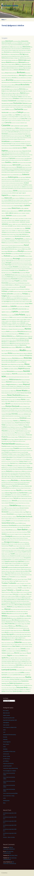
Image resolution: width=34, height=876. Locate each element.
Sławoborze (4, 571)
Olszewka (3, 406)
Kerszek (21, 247)
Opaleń (29, 406)
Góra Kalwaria (24, 188)
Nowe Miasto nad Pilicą (13, 392)
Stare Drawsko (4, 532)
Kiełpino (26, 249)
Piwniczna (23, 432)
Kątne (5, 301)
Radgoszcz (24, 465)
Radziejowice (21, 469)
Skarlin (14, 508)
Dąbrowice (11, 148)
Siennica (3, 505)
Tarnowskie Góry (14, 574)
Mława (26, 364)
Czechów (6, 120)
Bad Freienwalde (15, 48)
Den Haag (5, 130)
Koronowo (13, 264)
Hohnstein (18, 201)
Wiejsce (5, 606)
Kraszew (20, 278)
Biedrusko (7, 64)
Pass (25, 422)
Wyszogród (10, 634)
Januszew (14, 215)
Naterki (14, 374)
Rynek (4, 488)
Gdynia (18, 162)
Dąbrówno (20, 148)
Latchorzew (7, 303)
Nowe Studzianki (14, 395)
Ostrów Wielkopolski (17, 416)
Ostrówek (26, 414)
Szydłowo (17, 565)
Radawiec (20, 465)
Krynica (26, 285)
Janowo (9, 215)
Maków (14, 326)
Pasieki (17, 422)
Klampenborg (15, 251)
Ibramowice (9, 205)
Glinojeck (19, 167)
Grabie (13, 179)
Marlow (11, 331)
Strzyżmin (12, 544)
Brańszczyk (26, 77)
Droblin (23, 136)
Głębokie (13, 198)
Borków (26, 72)
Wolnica (3, 626)
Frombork (28, 156)
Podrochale (9, 439)
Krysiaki (3, 287)
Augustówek (4, 47)
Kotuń (30, 268)
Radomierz (7, 467)
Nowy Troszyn (10, 399)
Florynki (7, 156)
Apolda (12, 44)
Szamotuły (21, 553)
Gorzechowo (15, 172)
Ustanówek (13, 596)
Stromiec (25, 539)
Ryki (31, 486)
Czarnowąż (18, 118)
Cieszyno (3, 114)
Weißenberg (4, 603)
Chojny (25, 100)
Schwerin (11, 498)
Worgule (14, 626)
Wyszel (29, 632)
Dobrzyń (16, 131)
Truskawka (12, 583)
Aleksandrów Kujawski (6, 43)
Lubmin (28, 321)
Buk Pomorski (28, 86)
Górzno (14, 193)
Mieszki (18, 340)
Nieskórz (12, 386)
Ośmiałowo (29, 418)
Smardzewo (10, 514)
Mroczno (4, 360)
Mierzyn (11, 340)
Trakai (5, 581)
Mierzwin (8, 340)
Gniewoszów (22, 169)
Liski (29, 315)
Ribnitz (18, 474)
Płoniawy (24, 463)
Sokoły (10, 518)
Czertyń (3, 122)
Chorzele (4, 103)
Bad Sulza (7, 50)
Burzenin (12, 89)
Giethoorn (10, 165)
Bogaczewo (25, 67)
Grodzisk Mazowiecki (28, 181)
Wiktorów (9, 613)
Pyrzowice (29, 461)
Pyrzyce (3, 463)
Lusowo (7, 324)
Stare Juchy (14, 532)
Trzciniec (29, 583)
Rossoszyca (7, 478)
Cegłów (14, 94)
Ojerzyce (3, 403)
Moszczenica (21, 358)
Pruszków (26, 452)
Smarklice (16, 514)
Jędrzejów (4, 232)
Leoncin (4, 306)
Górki (15, 190)
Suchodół (3, 548)
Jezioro (22, 226)
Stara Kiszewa (10, 527)
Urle (27, 594)
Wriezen (26, 626)
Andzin (28, 43)
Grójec (15, 186)
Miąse (15, 343)
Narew (3, 371)
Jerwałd (6, 226)
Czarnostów (4, 118)
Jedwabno (5, 224)
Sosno (15, 520)
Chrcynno (30, 103)
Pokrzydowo (4, 441)
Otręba (29, 416)
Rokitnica (23, 476)
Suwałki (3, 551)
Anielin (3, 44)
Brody (8, 82)
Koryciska (20, 264)
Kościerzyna (24, 276)
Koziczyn (10, 272)
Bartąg (22, 54)
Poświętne (4, 450)
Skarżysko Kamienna (24, 508)
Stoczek (28, 536)
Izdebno (9, 208)
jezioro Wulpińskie (5, 228)
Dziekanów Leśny (24, 141)
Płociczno (17, 463)
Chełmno (29, 96)
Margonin (11, 329)
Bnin (2, 67)
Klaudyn (21, 251)
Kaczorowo (12, 232)
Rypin (10, 488)
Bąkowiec (10, 93)
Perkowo (8, 427)
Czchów (3, 120)
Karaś (27, 239)
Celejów (17, 94)
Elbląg (3, 154)
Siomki (26, 505)
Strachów (4, 540)
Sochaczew (20, 516)
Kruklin (6, 285)
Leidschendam (21, 303)
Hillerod (3, 201)
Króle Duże (27, 289)
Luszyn (10, 324)
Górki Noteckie (20, 191)
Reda (29, 473)
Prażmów (28, 450)
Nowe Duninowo (7, 390)
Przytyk (27, 457)
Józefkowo (23, 230)
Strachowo (26, 538)
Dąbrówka (15, 148)
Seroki (18, 500)
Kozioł (27, 272)
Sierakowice (7, 505)
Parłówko (13, 422)
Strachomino (21, 538)
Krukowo (10, 285)
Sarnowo (3, 496)
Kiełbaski (16, 249)
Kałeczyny (3, 247)
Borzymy (14, 75)
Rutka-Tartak (12, 484)
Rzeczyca (19, 488)
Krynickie (29, 285)
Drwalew (15, 137)
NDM (4, 376)
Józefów (27, 230)
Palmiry (23, 420)
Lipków (15, 311)
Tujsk (12, 587)
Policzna (20, 441)
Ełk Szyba (17, 154)
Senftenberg (4, 500)
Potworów (8, 448)
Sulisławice (4, 550)
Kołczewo (3, 276)
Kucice (14, 293)
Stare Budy (30, 529)
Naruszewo (10, 371)
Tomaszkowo (7, 579)
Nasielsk (26, 371)
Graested (3, 181)
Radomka (16, 467)
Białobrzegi (22, 60)
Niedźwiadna (15, 382)
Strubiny (29, 539)
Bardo (23, 52)
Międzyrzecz (17, 345)
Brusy (22, 82)
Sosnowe (17, 520)
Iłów (23, 208)
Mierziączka (4, 340)
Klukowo (7, 256)
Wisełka (9, 618)
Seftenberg (23, 498)
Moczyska (14, 350)
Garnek (20, 160)
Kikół (29, 249)
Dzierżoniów (18, 143)
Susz (30, 550)
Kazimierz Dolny (12, 245)
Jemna (31, 224)
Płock (20, 463)
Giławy (29, 165)
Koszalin (3, 268)
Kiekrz (29, 247)
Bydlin (8, 91)
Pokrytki (29, 439)
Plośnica (13, 434)
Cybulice (17, 115)
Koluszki (11, 260)
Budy (15, 86)
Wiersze (7, 609)
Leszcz (9, 306)
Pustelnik (27, 459)
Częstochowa (4, 128)
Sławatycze (26, 569)
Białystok (16, 62)
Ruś (24, 484)
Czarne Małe (20, 116)
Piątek (26, 432)
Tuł (27, 588)
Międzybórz (28, 343)
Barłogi (13, 56)
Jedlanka (14, 222)
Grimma (10, 181)
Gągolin (20, 193)
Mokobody (14, 353)
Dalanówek (8, 128)
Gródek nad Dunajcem (6, 186)
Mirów (25, 341)
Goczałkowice (4, 170)
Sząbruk (26, 567)
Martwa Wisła (14, 331)
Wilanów (13, 613)
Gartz (23, 160)
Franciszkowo (11, 156)
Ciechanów (18, 109)
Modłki (30, 350)
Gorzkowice (20, 172)
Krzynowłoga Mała (12, 289)
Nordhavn (11, 388)
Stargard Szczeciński (10, 534)
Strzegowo (15, 542)
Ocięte (15, 401)
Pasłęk (3, 425)
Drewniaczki (12, 136)
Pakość (19, 420)
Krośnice (25, 283)
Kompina (19, 260)
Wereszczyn (20, 603)
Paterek (7, 424)
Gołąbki (24, 177)
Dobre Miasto (22, 130)
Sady (18, 493)
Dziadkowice (20, 139)
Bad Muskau (20, 48)
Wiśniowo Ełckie (9, 620)
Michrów (10, 338)
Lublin (21, 321)
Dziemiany (29, 141)
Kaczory (20, 232)
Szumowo (8, 565)
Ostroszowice (20, 411)
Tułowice (9, 590)
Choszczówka (9, 103)
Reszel (12, 474)
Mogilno (6, 353)
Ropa (30, 476)
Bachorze (3, 48)
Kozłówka (16, 275)
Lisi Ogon (26, 315)
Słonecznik (18, 571)
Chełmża (3, 98)
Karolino (22, 240)
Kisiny (6, 251)
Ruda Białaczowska (5, 482)
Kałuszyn (10, 247)
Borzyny (17, 75)
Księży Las (30, 291)
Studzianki (27, 544)
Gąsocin (5, 195)
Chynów (3, 109)
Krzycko (18, 287)
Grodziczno (17, 181)
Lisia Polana (20, 314)
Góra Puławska (4, 191)
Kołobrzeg (10, 276)
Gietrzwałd (16, 165)
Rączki (18, 490)
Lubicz (25, 319)
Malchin (27, 326)
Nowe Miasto (21, 390)
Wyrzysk (9, 632)
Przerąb (10, 455)
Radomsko (25, 467)
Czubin (12, 125)
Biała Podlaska (9, 60)
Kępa (7, 301)
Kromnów (5, 283)
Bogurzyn (4, 69)
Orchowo (20, 408)
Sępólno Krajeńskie (13, 569)
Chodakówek (12, 101)
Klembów (8, 253)
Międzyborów (18, 343)
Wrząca (27, 628)
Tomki (16, 579)
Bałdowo (22, 56)
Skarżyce (18, 508)
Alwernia (15, 43)
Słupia (6, 573)
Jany (22, 215)
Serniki (10, 500)
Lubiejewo (7, 321)
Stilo (26, 536)
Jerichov (3, 226)
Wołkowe (23, 626)
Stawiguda (8, 536)
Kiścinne (10, 251)
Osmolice (8, 411)
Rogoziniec (9, 476)
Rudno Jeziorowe (21, 482)
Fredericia (16, 156)
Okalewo (12, 403)
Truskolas (18, 583)
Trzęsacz (25, 585)
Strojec (22, 539)
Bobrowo (13, 67)
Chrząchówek (6, 107)
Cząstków (25, 125)
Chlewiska (10, 98)
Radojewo (28, 465)
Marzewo (26, 331)
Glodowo (23, 167)
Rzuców (29, 488)
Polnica (24, 441)
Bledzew (29, 66)
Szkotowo (21, 561)
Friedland (19, 156)
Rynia (7, 488)
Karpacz (6, 242)
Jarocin (5, 220)
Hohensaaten (13, 201)
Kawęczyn (3, 245)
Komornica (15, 260)
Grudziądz (3, 185)
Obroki (6, 401)
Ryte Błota (13, 488)
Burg (10, 89)
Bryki (28, 82)
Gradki (28, 179)
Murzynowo (8, 362)
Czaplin (28, 114)
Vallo (2, 597)
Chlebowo (6, 98)
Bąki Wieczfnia (6, 93)
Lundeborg (3, 324)
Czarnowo (14, 118)
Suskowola (27, 550)
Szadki (13, 554)
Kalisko (17, 234)
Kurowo (20, 296)
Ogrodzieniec (29, 401)
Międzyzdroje (5, 347)
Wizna (23, 618)
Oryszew (6, 410)
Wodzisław (27, 620)
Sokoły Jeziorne (14, 518)
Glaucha (12, 167)
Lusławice (13, 324)
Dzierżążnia (22, 143)
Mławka (3, 366)
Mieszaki (14, 340)
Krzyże (16, 289)
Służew (15, 573)
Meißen (25, 336)
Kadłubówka (4, 234)
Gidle (27, 162)
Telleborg (23, 574)
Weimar (28, 601)
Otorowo (25, 416)
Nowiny (23, 395)
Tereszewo (12, 576)
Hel (12, 200)
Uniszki (22, 594)
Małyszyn (14, 336)
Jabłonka (26, 208)
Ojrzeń (7, 403)
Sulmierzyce (8, 550)
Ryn (2, 488)
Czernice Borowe (18, 120)
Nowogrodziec (4, 397)
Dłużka (6, 153)
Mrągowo (16, 360)
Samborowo (23, 493)
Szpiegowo (10, 563)
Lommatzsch (19, 317)
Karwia (13, 242)
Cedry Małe (7, 94)
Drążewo (21, 137)
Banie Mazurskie (25, 50)
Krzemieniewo (14, 287)
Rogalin (6, 476)
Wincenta (9, 616)
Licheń (6, 309)
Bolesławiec (16, 69)
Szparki (3, 563)
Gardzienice (16, 160)
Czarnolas (28, 116)
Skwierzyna (17, 512)
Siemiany (11, 503)
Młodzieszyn (10, 366)
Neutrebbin (4, 379)
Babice (12, 47)
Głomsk (17, 195)
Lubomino (18, 323)
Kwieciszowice (18, 299)
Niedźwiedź (20, 382)
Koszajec (27, 266)
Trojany (17, 581)
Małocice (9, 336)
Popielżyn (4, 446)
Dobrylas (30, 130)
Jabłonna (4, 211)
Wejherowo (8, 603)
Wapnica (5, 599)
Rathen (17, 473)
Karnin (16, 240)
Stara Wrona (9, 530)
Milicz (18, 341)
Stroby (20, 539)
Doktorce (20, 131)
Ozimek (13, 418)
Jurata (13, 230)
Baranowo (7, 52)
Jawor (7, 222)
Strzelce (20, 542)
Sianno (21, 500)
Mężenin (22, 364)
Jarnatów (29, 218)
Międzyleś (8, 345)
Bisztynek (26, 66)
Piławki (3, 434)
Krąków (11, 291)
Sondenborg (4, 520)
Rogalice (3, 476)
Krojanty (21, 280)
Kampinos (19, 238)
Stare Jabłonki (9, 532)
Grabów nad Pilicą (23, 179)
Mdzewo (22, 336)
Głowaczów (21, 195)
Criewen (13, 114)
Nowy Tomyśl (4, 399)
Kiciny (26, 247)
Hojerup (21, 201)
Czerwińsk (13, 122)
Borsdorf (6, 75)
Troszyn (23, 581)
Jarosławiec (9, 220)
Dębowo (20, 151)
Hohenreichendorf (8, 201)
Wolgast (23, 623)
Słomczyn (7, 571)
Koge (2, 260)
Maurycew (16, 333)
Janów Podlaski (21, 218)
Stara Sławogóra (20, 527)
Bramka (14, 77)
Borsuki (9, 75)
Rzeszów (26, 488)
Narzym (15, 371)
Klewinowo (17, 253)
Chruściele (18, 105)
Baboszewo (26, 47)
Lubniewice (5, 323)
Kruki (28, 283)
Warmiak (26, 599)
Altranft (12, 43)
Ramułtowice (13, 473)
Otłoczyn (6, 418)
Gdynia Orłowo (23, 162)
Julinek (7, 230)
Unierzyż (3, 594)
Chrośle (9, 105)
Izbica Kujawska (4, 208)
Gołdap (6, 177)
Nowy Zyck (15, 399)
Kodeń (24, 258)
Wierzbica (15, 609)
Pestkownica (12, 427)
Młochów (6, 366)
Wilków (4, 616)
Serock (14, 500)
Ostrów (22, 414)
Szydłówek (21, 565)
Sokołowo (7, 518)
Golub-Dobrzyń (27, 170)
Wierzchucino (9, 611)
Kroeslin (9, 280)
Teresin (4, 576)
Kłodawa (24, 301)
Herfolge (25, 200)
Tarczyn (3, 574)
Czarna (7, 116)
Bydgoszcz (4, 91)
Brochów (9, 80)
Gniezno (27, 169)
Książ (22, 291)
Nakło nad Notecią (14, 368)
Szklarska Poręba (14, 561)
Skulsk (13, 512)
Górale (28, 188)
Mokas (10, 353)
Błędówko (27, 93)
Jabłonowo (8, 211)
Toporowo (26, 579)
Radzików (30, 469)
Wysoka (18, 632)
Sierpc (19, 505)
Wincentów (18, 616)
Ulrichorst (21, 592)
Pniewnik (19, 434)
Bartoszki (17, 54)
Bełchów (22, 58)
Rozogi (9, 480)
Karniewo (12, 241)
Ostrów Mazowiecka (9, 416)
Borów (27, 75)
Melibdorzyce (30, 336)
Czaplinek (4, 116)
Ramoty (6, 473)
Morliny (8, 355)
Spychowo (16, 523)
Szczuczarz (17, 557)
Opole (14, 408)
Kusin (6, 298)
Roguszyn (13, 476)
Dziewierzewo (27, 143)
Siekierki (7, 503)
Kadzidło (27, 232)
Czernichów (23, 120)
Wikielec (4, 613)
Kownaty (7, 272)
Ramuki (9, 473)
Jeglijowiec (10, 224)
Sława (22, 569)
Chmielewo (16, 98)
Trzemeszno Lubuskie (14, 585)
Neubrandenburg (12, 376)
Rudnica (12, 482)
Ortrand (3, 410)
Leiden (17, 303)
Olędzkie (21, 406)
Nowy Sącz (29, 397)
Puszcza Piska (8, 461)
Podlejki (4, 439)
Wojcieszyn (8, 621)
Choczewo (30, 98)
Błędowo (23, 93)
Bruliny (19, 82)
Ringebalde (22, 474)
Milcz (16, 341)
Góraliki (31, 188)
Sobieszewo (6, 516)
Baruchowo (9, 56)
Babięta (21, 46)
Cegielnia (11, 94)
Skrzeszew (5, 512)
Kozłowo (8, 275)
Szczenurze (28, 556)
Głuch (24, 195)
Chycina (22, 107)
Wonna (10, 626)
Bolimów (21, 70)
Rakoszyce (26, 471)
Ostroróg (16, 411)
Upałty (25, 594)
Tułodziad (4, 590)
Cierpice (28, 112)
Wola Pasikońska (10, 623)
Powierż (20, 448)
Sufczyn (10, 548)
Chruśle (21, 105)
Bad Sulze (11, 50)
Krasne (9, 278)
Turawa (16, 587)
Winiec (25, 616)
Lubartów (30, 317)
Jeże (15, 228)
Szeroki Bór (29, 559)
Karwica (16, 242)
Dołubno (12, 134)
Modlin (23, 350)
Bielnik (21, 64)
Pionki (17, 431)
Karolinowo (27, 240)
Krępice (19, 291)
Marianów (15, 329)
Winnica (29, 616)
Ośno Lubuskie (6, 420)
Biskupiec (21, 66)
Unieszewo (15, 594)
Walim (3, 599)
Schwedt (3, 498)
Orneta (27, 408)
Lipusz (10, 315)
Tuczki (9, 588)
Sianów (23, 500)
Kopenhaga (8, 264)
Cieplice (25, 112)
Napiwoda (27, 368)
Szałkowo (3, 556)
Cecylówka (3, 94)
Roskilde (3, 478)
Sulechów (13, 548)
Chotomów (17, 103)
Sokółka (19, 518)
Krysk (6, 287)
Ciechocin (25, 109)
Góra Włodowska (10, 191)
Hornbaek (16, 203)
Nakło (9, 368)
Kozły (12, 275)
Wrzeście (20, 628)
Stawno (21, 536)
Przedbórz (14, 454)
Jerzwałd (10, 226)
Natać (11, 373)
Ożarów (15, 421)
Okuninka (16, 403)
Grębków (17, 186)
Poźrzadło (8, 450)
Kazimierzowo (18, 245)
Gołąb (21, 177)
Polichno (17, 441)
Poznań (29, 448)
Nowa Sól (15, 388)
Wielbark (9, 607)
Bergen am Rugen (13, 58)
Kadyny (24, 232)
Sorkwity (11, 520)
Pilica (11, 430)
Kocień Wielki (7, 258)
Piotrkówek (25, 430)
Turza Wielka (24, 587)
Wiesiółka (19, 611)
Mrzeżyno (11, 360)
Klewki (21, 253)
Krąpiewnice (16, 291)
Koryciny (16, 264)
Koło (6, 276)
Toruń (29, 579)
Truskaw (5, 583)
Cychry (21, 114)
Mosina (30, 355)
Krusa (14, 285)
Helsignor (21, 200)
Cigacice (6, 114)
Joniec (27, 228)
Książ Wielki (25, 291)
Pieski (22, 428)
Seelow (20, 498)
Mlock (28, 347)
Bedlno (28, 56)
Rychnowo (15, 486)
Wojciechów (4, 621)
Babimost (15, 46)
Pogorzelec (17, 439)
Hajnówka (17, 198)
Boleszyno (12, 69)
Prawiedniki (24, 450)
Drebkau (29, 134)
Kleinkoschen (29, 251)
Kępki (15, 301)
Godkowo (8, 170)
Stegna (24, 536)
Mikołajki (27, 340)
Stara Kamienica (4, 527)
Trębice (3, 587)
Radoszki (29, 467)
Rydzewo (27, 486)
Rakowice (30, 471)
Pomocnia (18, 444)
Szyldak (26, 565)
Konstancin (21, 262)
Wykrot (17, 630)
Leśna (21, 306)
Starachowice (19, 525)
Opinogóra (4, 408)
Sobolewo (14, 516)
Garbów (3, 160)
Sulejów (17, 548)
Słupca (3, 573)
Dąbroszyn (24, 145)
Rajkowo (17, 471)
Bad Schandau (25, 48)
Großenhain (22, 183)
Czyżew (21, 125)
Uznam (26, 596)
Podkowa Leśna (29, 437)
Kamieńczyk (18, 236)
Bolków (28, 69)
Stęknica (14, 545)
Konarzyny (23, 260)
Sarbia (21, 494)
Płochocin (12, 463)
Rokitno (27, 476)
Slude (30, 512)
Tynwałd (18, 590)
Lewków (18, 306)
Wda (22, 601)
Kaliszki (24, 234)
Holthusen (27, 201)
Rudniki (15, 482)
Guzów (6, 188)
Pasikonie (21, 422)
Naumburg (19, 373)
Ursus (3, 596)
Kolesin (4, 260)
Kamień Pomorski (26, 236)
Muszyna (16, 362)
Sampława (8, 494)
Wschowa (3, 630)
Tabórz (21, 573)
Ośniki (3, 420)
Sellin (26, 498)
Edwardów (27, 153)
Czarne (16, 116)
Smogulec (20, 514)
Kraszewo (24, 278)
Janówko (10, 218)
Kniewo (17, 256)
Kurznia (25, 296)
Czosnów (6, 125)
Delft (27, 128)
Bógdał (24, 91)
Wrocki (7, 628)
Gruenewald (8, 185)
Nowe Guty (13, 390)
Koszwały (12, 268)
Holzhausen (4, 203)
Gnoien (30, 169)
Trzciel (25, 583)
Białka (17, 60)
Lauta (11, 303)
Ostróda (14, 414)
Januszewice (18, 215)
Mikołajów (4, 341)
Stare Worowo (24, 532)
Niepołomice (4, 386)
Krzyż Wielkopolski (21, 289)
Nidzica (12, 379)
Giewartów (22, 165)
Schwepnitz (7, 498)
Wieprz (3, 609)
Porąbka (23, 446)
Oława (16, 418)
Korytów (30, 264)
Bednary (4, 58)
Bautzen (19, 56)
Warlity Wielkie (20, 599)
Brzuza (3, 87)
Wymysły (26, 630)
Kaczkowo (8, 232)
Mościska (28, 358)
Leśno (24, 306)
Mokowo (18, 353)
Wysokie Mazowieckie (24, 632)
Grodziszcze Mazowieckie (10, 183)
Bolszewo (3, 72)
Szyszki (22, 567)
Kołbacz (27, 275)
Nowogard (27, 395)
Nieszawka (24, 386)
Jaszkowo (28, 220)
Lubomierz (10, 323)
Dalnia (17, 128)
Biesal (29, 64)
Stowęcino (14, 538)
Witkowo (12, 618)
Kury (23, 296)
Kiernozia (7, 249)
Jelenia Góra (24, 224)
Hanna (25, 198)
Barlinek (25, 52)
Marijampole (4, 331)
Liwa (10, 317)
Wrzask (17, 628)
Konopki (8, 263)
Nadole (6, 368)
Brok (10, 82)
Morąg (27, 355)
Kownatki (3, 272)
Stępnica (18, 545)
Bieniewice (25, 64)
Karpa (3, 242)
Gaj (27, 158)
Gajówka (30, 158)
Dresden (4, 136)
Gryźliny (25, 185)
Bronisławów (14, 82)
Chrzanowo (25, 105)
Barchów (15, 52)
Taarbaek (18, 573)
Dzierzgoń (9, 143)
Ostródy (19, 414)
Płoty (28, 463)
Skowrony (13, 509)
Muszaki (13, 362)
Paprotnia (9, 422)
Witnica (15, 618)
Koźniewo (29, 276)
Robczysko (26, 474)
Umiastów (25, 592)
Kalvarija (6, 236)
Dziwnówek (17, 145)
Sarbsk (24, 494)
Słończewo (23, 571)
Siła (5, 508)
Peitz (24, 424)
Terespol (7, 576)
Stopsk (11, 538)
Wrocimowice (4, 628)
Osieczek (27, 410)
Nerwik (7, 376)
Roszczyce (17, 478)
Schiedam (18, 496)
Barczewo (19, 52)
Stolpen (3, 538)
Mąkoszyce (16, 364)
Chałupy (19, 96)
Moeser (3, 353)
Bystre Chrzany (17, 91)
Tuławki (29, 587)
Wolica (26, 623)
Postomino (27, 446)
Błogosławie (15, 93)
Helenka (14, 200)
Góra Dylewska (19, 188)
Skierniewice (5, 510)
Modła (27, 350)
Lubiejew (3, 321)
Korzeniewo (4, 266)
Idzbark (12, 205)
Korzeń (7, 266)
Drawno (16, 134)
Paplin (6, 422)
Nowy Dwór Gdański (17, 397)
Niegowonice (4, 384)
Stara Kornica (15, 527)
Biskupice (17, 66)
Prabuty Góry (17, 450)
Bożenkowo (10, 77)
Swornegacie (19, 551)
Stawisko (17, 536)
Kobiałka (22, 256)
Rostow (13, 478)
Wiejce (3, 606)
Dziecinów (12, 141)
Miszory (8, 343)
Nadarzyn (25, 366)
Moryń (13, 355)
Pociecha (5, 437)
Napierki (21, 368)
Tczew (20, 574)
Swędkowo (29, 551)
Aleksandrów (24, 41)
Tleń (16, 576)
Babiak (8, 46)
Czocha (25, 122)
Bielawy (13, 64)
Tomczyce (13, 579)
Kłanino (21, 301)
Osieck (20, 410)
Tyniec (14, 590)
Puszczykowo (13, 461)
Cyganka (25, 114)
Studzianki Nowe (5, 545)
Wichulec (7, 604)
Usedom (9, 596)
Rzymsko (3, 490)
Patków (10, 424)
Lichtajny (9, 309)
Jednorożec (22, 222)
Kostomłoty (20, 266)
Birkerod (8, 66)
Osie (18, 410)
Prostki (3, 452)
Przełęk (3, 457)
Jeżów (21, 228)
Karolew (19, 240)
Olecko (19, 403)
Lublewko (18, 321)
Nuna (23, 399)
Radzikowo (26, 469)
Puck (19, 459)
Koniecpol (26, 260)
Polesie (13, 441)
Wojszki (24, 621)
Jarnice (3, 220)
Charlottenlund (4, 96)
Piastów (7, 428)
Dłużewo (3, 153)
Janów (24, 215)
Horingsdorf (8, 203)
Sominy (26, 518)
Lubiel (10, 321)
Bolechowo (8, 69)
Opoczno (8, 408)
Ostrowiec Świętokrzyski (27, 411)
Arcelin (14, 44)
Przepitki (6, 455)
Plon (11, 434)
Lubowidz (22, 323)
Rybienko (27, 484)
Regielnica (3, 474)
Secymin (15, 498)
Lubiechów (29, 319)
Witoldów (19, 618)
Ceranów (20, 94)
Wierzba (12, 609)
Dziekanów (17, 141)
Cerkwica (23, 94)
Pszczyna (15, 459)
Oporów (17, 408)
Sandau (12, 494)
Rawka (26, 473)
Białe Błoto (14, 60)
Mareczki (7, 329)
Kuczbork (17, 293)
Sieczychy (27, 500)
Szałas (27, 553)
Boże (7, 77)
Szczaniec (8, 556)
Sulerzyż (22, 548)
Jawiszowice (4, 222)
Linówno (7, 311)
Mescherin (3, 338)
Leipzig (26, 303)
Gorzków (23, 172)
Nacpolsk (21, 366)
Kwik (22, 299)
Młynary (14, 366)
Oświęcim (11, 420)
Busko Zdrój (16, 89)
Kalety (15, 234)
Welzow (16, 603)
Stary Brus (20, 534)
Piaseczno (4, 428)
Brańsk (22, 77)
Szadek (9, 553)
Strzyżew (3, 544)
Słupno (9, 573)
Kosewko (11, 267)
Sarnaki (27, 494)
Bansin (29, 50)
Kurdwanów (14, 296)
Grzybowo (30, 185)
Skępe (27, 512)
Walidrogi (28, 597)
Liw (8, 317)
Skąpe (24, 512)
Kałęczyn (14, 247)
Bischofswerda (12, 66)
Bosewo (30, 75)
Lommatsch (14, 317)
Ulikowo (15, 592)
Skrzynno (10, 512)
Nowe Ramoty (20, 393)
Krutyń (23, 285)
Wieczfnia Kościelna (25, 604)
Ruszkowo (8, 484)
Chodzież (18, 100)
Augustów (27, 44)
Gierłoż (7, 165)
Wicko (10, 604)
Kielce (3, 249)
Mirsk (20, 341)
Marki (7, 331)
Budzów (24, 86)
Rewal (15, 474)
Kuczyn (21, 293)
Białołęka (4, 62)
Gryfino (22, 185)
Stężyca (21, 545)
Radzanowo (6, 469)
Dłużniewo (10, 153)
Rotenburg (21, 478)
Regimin (6, 474)
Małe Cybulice (26, 333)
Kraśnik (3, 280)
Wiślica (30, 618)
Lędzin (3, 326)
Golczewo (16, 170)
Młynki (17, 366)
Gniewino (6, 169)
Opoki (11, 408)
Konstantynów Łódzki (27, 262)
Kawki (29, 242)
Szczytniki (4, 559)
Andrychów (25, 43)
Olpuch (28, 403)
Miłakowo (13, 347)
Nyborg (28, 399)
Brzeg (31, 82)
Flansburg (30, 154)
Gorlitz (5, 172)
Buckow (12, 86)
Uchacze (6, 592)
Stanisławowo (5, 525)
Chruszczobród (13, 105)
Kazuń (26, 245)
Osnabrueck (12, 411)
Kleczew (25, 251)
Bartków (28, 52)
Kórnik (28, 299)
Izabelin (27, 205)
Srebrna (21, 523)
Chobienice (26, 98)
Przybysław (15, 457)
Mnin (5, 350)
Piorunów (21, 431)
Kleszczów (13, 253)
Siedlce (30, 500)
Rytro (16, 488)
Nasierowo (4, 373)
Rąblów (14, 490)
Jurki (16, 230)
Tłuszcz (3, 592)
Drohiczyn (8, 137)
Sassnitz (9, 496)
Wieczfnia (17, 604)
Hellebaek (18, 200)
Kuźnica (18, 298)
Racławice (17, 465)
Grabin (15, 179)
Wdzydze (24, 601)
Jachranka (27, 211)
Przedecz (18, 454)
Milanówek (12, 341)
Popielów (27, 444)
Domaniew (28, 131)
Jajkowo (11, 213)
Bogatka (29, 67)
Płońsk (30, 463)
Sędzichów (3, 569)
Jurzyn (19, 230)
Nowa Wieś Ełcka (20, 388)
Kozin (25, 272)
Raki (23, 471)
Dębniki (17, 151)
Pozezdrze (25, 448)
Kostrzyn (24, 266)
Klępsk (12, 256)
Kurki (17, 296)
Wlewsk (17, 620)
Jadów (6, 213)
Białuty (12, 62)
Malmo (30, 326)
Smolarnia (24, 514)
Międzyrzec (13, 345)
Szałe (30, 553)
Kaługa (6, 247)
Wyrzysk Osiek (14, 632)
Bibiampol (21, 62)
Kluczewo (29, 253)
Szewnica (7, 561)
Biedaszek (27, 62)
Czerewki (9, 120)
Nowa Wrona (25, 388)
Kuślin (15, 298)
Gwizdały (15, 188)
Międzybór (23, 343)
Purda (24, 459)
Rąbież (12, 490)
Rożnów (19, 480)
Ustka (16, 596)
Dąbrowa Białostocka (5, 148)
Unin (19, 594)
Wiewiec (22, 611)
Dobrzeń (3, 131)
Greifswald (7, 181)
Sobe (2, 516)
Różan (9, 490)
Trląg (14, 581)
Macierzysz (6, 326)
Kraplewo (5, 278)
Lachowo (27, 301)
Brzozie (17, 85)
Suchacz (24, 545)
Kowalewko (11, 270)
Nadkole (29, 366)
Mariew (28, 328)
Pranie (21, 450)
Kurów (3, 298)
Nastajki (7, 374)
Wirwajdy (4, 618)
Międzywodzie (23, 345)
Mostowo (4, 358)
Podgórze (16, 437)
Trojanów (20, 581)
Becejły (25, 56)
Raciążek (13, 465)
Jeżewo (18, 228)
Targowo (9, 574)
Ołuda (18, 418)
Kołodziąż (14, 276)
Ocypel (17, 401)
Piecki (14, 428)
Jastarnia (17, 220)
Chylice (25, 107)
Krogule (13, 280)
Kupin (10, 296)
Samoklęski (30, 492)
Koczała (21, 258)
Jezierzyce (14, 226)
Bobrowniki (9, 67)
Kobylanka (27, 256)
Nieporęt (26, 384)
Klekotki (3, 253)
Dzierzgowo (4, 143)
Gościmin (28, 177)
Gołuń (19, 177)
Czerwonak (18, 122)
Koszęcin (15, 268)
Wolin (28, 623)
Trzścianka (30, 585)
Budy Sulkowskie (20, 86)
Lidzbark (14, 309)
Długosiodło (25, 151)
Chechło (23, 96)
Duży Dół (7, 139)
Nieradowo (8, 386)
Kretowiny (6, 280)
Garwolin (26, 160)
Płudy (3, 465)
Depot (9, 130)
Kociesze (3, 258)
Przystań (19, 457)
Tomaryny (18, 576)
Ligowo (3, 312)
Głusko (3, 198)
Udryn (9, 592)
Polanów (10, 441)
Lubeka (17, 319)
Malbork (24, 326)
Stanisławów (12, 525)
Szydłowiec (12, 565)
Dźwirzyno (23, 153)
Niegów (8, 384)
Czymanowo (16, 125)
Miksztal (7, 341)
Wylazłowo (21, 630)
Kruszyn (20, 285)
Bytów (22, 91)
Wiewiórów (26, 611)
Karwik (19, 242)
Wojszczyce (20, 621)
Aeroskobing (15, 41)
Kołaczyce (24, 275)
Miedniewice (22, 338)
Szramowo (14, 563)
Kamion (7, 239)
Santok (18, 494)
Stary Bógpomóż (25, 534)
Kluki (2, 256)
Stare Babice (22, 529)
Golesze (22, 170)
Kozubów (3, 275)
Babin (18, 46)
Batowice (15, 56)
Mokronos (22, 353)
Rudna (10, 482)
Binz (5, 66)
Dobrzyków (11, 131)
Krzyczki (23, 287)
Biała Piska (3, 60)
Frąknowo (12, 158)
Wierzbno (23, 609)
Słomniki (14, 571)
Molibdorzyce (4, 355)
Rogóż (17, 476)
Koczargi (16, 258)
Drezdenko (20, 136)
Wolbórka (20, 623)
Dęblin (15, 151)
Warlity (16, 599)
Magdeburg (10, 326)
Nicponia (7, 379)
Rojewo (20, 476)
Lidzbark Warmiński (22, 309)
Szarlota (24, 553)
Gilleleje (26, 165)
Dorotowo (5, 134)
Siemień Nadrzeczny (22, 503)
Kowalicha (22, 270)
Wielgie (16, 606)
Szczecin (12, 556)
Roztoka (14, 480)
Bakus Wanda (19, 50)
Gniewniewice (16, 169)
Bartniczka (4, 54)
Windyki (22, 616)
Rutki (16, 484)
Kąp (30, 299)
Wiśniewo (4, 620)
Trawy (8, 581)
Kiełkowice (20, 249)
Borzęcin (22, 75)
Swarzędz (15, 551)
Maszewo (6, 333)
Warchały (9, 599)
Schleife (26, 496)
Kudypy (25, 294)
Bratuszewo (19, 77)
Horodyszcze (20, 203)
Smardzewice (4, 514)
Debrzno (24, 128)
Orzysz (12, 410)
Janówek (5, 218)
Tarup (18, 574)
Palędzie (3, 422)
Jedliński (17, 222)
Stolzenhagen (7, 538)
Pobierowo (29, 435)
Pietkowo (25, 428)
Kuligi (29, 293)
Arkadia (23, 44)
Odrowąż (20, 401)
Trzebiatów (4, 585)
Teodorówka (27, 574)
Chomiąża (29, 100)
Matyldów (10, 333)
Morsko (10, 355)
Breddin (30, 77)
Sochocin (29, 516)
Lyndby (26, 324)
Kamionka (13, 239)
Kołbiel (30, 275)
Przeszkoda (17, 455)
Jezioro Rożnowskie (27, 226)
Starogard (16, 534)
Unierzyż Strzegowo (8, 594)
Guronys (27, 186)
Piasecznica (27, 427)
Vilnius (23, 598)
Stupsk (11, 546)
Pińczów (6, 434)
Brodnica (15, 80)
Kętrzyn (17, 301)
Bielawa (10, 64)
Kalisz (20, 234)
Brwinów (25, 82)
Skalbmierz (11, 508)
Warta (3, 601)
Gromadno (17, 183)
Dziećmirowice (4, 145)
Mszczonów (20, 360)
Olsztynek (15, 406)
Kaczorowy (17, 232)
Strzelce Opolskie (26, 542)
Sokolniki (3, 518)
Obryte (9, 401)
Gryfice (18, 185)
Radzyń (13, 471)
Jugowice (3, 230)
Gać (11, 162)
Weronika (24, 603)
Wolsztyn (6, 626)
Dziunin (8, 145)
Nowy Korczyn (24, 397)
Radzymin (9, 471)
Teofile (30, 574)
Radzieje (17, 469)
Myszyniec (4, 364)
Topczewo (19, 579)
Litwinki (6, 317)
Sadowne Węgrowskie (10, 493)
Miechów (13, 338)
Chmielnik (21, 98)
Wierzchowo (28, 609)
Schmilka (29, 496)
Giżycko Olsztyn (8, 167)
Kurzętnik (29, 296)
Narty (5, 371)
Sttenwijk (19, 544)
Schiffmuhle (22, 496)
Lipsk (8, 315)
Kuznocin (12, 298)
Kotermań (23, 268)
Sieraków (13, 505)
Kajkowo (11, 234)
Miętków (10, 347)
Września (24, 628)
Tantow (28, 573)
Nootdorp (7, 388)
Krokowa (25, 281)
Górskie (30, 191)
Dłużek (29, 151)
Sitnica (29, 505)
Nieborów (18, 379)
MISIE (28, 341)
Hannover (28, 198)
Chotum (25, 103)
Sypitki (6, 553)
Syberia (3, 553)
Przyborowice (8, 457)
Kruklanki (3, 285)
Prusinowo (22, 452)
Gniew (3, 169)
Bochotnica (17, 67)
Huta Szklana (4, 205)
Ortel (30, 408)
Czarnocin (25, 116)
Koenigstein (30, 258)
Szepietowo (24, 559)
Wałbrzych (12, 601)
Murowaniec (4, 362)
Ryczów (23, 486)
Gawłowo (3, 162)
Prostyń (6, 452)
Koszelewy (7, 268)
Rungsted (27, 482)
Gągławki (24, 193)
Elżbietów (11, 154)
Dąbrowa (29, 145)
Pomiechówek (8, 443)
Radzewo (14, 469)
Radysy (3, 469)
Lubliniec (25, 321)
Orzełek (9, 410)
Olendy (22, 403)
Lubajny (26, 317)
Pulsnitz (21, 459)
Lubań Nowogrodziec (12, 319)
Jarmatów (26, 218)
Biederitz (3, 64)
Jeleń (28, 224)
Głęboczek (8, 198)
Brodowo (5, 82)
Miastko (6, 338)
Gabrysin (22, 158)
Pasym (28, 423)
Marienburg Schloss (20, 329)
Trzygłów (20, 585)
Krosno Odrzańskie (14, 283)
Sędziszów (8, 569)
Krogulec (17, 281)
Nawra (26, 373)
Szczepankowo (4, 557)
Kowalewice (6, 270)
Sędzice (29, 567)
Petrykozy (17, 427)
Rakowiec (3, 473)
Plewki (9, 434)
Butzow (26, 89)
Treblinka (11, 581)
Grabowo (18, 179)
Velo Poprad (18, 597)
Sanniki (15, 494)
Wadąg (26, 597)
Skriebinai (17, 509)
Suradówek (22, 550)
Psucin (8, 459)
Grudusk (26, 183)
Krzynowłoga (5, 289)
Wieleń (13, 606)
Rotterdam (29, 478)
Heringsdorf (29, 200)
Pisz (16, 433)
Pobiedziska (24, 434)
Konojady (3, 262)
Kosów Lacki (19, 268)
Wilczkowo (17, 613)
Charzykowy (14, 96)
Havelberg (6, 200)
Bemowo (8, 58)
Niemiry (21, 384)
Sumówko (18, 550)
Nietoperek (28, 386)
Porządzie (20, 446)
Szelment (17, 559)
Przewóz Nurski (28, 455)
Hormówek (12, 203)
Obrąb (12, 401)
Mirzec (23, 341)
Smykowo (29, 514)
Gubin (20, 186)
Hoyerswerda (25, 203)
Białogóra (28, 60)
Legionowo (14, 303)
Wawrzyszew (7, 601)
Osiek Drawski (4, 411)
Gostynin (9, 174)
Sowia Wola (6, 523)
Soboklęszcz (10, 516)
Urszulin (6, 596)
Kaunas (26, 242)
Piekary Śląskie (18, 428)
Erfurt (14, 154)
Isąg (20, 205)
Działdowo (6, 141)
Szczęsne (13, 559)
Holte (24, 201)
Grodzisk (22, 181)
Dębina (5, 150)
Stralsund (12, 539)
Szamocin (17, 553)
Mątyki (20, 364)
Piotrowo (7, 432)
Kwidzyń (13, 299)
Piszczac (19, 432)
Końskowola (19, 276)
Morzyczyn (22, 355)
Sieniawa (27, 503)
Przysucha (23, 457)
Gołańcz (3, 177)
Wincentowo (13, 616)
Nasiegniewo (20, 371)
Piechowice (11, 428)
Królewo (4, 291)
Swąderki (24, 551)
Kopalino (3, 264)
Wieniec (29, 606)
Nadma (3, 368)
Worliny (18, 626)
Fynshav (19, 158)
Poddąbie (13, 437)
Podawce (9, 437)
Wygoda (12, 630)
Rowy (3, 480)
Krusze (17, 285)
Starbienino (15, 529)
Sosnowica (21, 520)
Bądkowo (30, 91)
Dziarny (23, 139)
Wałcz (15, 601)
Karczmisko (4, 240)
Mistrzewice (4, 343)
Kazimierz (7, 245)
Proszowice (14, 452)
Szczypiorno (27, 557)
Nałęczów (29, 374)
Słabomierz (19, 569)
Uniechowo (29, 592)
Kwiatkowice (4, 299)
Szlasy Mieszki (26, 561)
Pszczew (12, 459)
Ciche (7, 109)
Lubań (7, 319)
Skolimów (10, 509)
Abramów (3, 41)
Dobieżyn (17, 130)
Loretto (23, 317)
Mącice (12, 364)
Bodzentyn (21, 67)
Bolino (25, 69)
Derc (10, 130)
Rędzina (22, 490)
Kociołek (11, 258)
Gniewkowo (10, 169)
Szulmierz (3, 565)
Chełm (26, 96)
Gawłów (8, 162)
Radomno (20, 467)
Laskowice (3, 303)
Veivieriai (9, 597)
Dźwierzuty (14, 153)
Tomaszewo (23, 576)
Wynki (6, 632)
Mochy (11, 350)
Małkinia (4, 336)
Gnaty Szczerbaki (28, 167)
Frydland (3, 158)
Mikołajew (22, 340)
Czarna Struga (12, 116)
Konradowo (16, 262)
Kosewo (15, 267)
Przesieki (13, 455)
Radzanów (10, 469)
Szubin (28, 563)
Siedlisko (3, 503)
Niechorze (23, 379)
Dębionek (9, 151)
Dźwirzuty (18, 153)
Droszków (11, 137)
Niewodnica (4, 388)
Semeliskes (30, 498)
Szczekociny (23, 556)
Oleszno (25, 403)
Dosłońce (9, 134)
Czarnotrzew (9, 118)
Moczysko (17, 350)
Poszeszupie (4, 448)
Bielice (17, 64)
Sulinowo (30, 548)
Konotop (12, 262)
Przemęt (3, 455)
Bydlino (11, 91)
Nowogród (9, 397)
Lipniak (19, 311)
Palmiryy (28, 420)
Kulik (8, 296)
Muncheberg (28, 360)
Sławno (29, 569)
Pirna (10, 432)
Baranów (11, 52)
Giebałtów (29, 162)
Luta (16, 324)
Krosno (9, 283)
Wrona (15, 628)
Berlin (19, 58)
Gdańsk (15, 162)
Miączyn (12, 343)
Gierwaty (4, 165)
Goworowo (15, 174)
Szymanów (10, 567)
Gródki (12, 186)
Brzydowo (8, 87)
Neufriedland (17, 376)
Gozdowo (20, 174)
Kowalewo (17, 270)
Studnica (23, 544)
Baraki (3, 52)
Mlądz (3, 350)
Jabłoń (20, 211)
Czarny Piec (24, 118)
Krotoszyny (21, 283)
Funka (16, 158)
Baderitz (10, 48)
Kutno (8, 298)
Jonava (23, 228)
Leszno (14, 306)
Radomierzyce (11, 467)
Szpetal (6, 563)
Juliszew (10, 230)
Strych (3, 542)
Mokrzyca (26, 353)
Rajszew (20, 471)
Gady (26, 158)
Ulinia (18, 592)
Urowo (30, 594)
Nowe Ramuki (27, 393)
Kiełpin (23, 249)
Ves (20, 597)
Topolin (22, 579)
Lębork (29, 324)
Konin (29, 260)
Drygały (18, 137)
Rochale (29, 474)
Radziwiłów (4, 471)
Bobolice (4, 67)
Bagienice (15, 50)
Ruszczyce (4, 484)
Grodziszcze (4, 183)
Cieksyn (20, 112)
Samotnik (3, 494)
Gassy (29, 160)
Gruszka (15, 185)
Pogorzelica (21, 439)
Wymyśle (3, 632)
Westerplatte (28, 603)
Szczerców (9, 557)
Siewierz (23, 505)
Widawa (13, 604)
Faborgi (24, 154)
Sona (29, 518)
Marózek (3, 333)
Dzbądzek (15, 139)
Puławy (21, 461)
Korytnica (26, 264)
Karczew (30, 239)
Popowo (16, 446)
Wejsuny (13, 603)
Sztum (21, 563)
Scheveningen (14, 496)
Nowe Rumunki (4, 395)
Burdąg (7, 89)
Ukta (12, 592)
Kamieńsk (3, 239)
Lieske (27, 309)
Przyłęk (30, 457)
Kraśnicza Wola (29, 278)
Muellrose (24, 360)
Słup (30, 571)
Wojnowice (16, 621)
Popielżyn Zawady (10, 446)
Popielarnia (23, 444)
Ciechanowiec (11, 109)
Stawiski (14, 536)
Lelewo (30, 303)
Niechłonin (28, 379)
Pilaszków (5, 431)
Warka (12, 599)
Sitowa (3, 508)
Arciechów (18, 44)
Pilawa (9, 430)
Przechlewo (9, 454)
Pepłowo (27, 425)
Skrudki (21, 509)
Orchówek (24, 408)
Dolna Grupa (24, 131)
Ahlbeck (19, 41)
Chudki (13, 107)
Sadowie (3, 492)
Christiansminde (5, 105)
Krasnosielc (14, 279)
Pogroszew (26, 439)
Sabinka (26, 490)
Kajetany (8, 234)
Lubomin (14, 323)
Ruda (30, 480)
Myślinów (9, 364)
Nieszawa (19, 386)
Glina (15, 167)
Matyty (13, 333)
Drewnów (16, 136)
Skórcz (21, 512)
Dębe (25, 148)
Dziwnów (12, 145)
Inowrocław (16, 205)
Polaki (8, 441)
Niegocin (24, 382)
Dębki (12, 151)
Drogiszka (28, 136)
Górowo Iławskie (26, 191)
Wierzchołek (4, 611)
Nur (26, 399)
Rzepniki (22, 488)
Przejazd (22, 454)
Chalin (27, 94)
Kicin (24, 247)
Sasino (6, 496)
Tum (14, 587)
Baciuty (6, 48)
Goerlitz (12, 170)
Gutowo (3, 188)
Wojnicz (12, 621)
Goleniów (19, 170)
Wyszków (4, 634)
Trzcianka (22, 583)
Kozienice (21, 272)
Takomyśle (25, 573)
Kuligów (4, 296)
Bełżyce (25, 58)
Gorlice (3, 172)
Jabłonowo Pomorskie (14, 211)
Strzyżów (15, 544)
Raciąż (10, 465)
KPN (2, 278)
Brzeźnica (10, 84)
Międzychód (4, 345)
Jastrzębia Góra (22, 220)
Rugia (25, 482)
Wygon (15, 630)
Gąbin (17, 193)
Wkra (13, 620)
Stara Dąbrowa (27, 525)
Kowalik (26, 270)
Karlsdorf (8, 240)
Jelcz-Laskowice (18, 224)
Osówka (22, 416)
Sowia (29, 520)
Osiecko (23, 410)
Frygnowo (6, 158)
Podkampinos (22, 437)
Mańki (18, 336)
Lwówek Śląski (22, 324)
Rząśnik (6, 490)
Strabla (17, 538)
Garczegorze (7, 160)
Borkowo (21, 72)
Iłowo (18, 208)
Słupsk (12, 573)
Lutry (18, 324)
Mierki (30, 338)
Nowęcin (19, 399)
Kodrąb (26, 258)
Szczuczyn (22, 557)
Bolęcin (7, 72)
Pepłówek (4, 427)
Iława (14, 208)
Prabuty (13, 450)
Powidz (11, 448)
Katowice (22, 242)
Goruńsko (9, 172)
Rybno (3, 486)
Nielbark (13, 384)
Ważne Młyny (19, 601)
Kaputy (24, 239)
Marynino (20, 331)
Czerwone (22, 122)
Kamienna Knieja (11, 236)
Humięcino (30, 203)
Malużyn (3, 329)
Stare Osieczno (19, 532)
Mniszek (7, 350)
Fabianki (20, 154)
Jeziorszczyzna (11, 228)
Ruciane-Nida (25, 480)
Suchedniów (28, 545)
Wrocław (11, 628)
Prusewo (18, 452)
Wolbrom (16, 623)
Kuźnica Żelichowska (24, 298)
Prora (31, 450)
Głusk (29, 195)
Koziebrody (16, 272)
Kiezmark (12, 249)
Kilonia (3, 251)
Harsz (3, 200)
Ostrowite (4, 414)
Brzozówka (25, 84)
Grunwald (12, 185)
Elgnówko (7, 154)
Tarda (6, 574)
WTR (6, 630)
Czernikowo (28, 120)
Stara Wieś (25, 527)
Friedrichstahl (23, 156)
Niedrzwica (4, 382)
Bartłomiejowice (4, 56)
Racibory (5, 465)
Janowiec (23, 213)
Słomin (11, 571)
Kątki (2, 301)
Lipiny (10, 311)
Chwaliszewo (18, 107)
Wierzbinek (20, 609)
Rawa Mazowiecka (22, 473)
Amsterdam (20, 43)
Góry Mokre (10, 193)
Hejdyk (9, 200)
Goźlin (5, 179)
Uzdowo (23, 596)
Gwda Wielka (10, 188)
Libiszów (3, 309)
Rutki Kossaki (20, 484)
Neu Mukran (22, 376)
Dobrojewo (27, 130)
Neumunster (27, 376)
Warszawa (30, 599)
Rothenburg (25, 478)
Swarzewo (11, 551)
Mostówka (15, 358)
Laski (30, 301)
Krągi (8, 291)
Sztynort (25, 563)
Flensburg (4, 156)
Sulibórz (26, 548)
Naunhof (22, 373)
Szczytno (8, 559)
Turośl (20, 588)
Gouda (12, 174)
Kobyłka (30, 256)
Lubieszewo (13, 321)
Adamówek (9, 41)
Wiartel (3, 604)
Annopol (8, 44)
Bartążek (26, 54)
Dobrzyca (6, 131)
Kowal (3, 270)
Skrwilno (24, 509)
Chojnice (22, 101)
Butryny (22, 89)
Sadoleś (29, 490)
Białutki (8, 62)
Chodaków (4, 101)
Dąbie (21, 145)
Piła (29, 433)
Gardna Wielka (11, 160)
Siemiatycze (16, 503)
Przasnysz (4, 454)
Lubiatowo (21, 319)
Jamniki (19, 213)
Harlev (31, 198)
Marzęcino (30, 331)
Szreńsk (18, 563)
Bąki (2, 93)
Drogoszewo (4, 137)
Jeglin (14, 224)
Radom (3, 467)
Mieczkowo (18, 338)
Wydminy (9, 630)
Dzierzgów (13, 143)
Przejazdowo (27, 454)
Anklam (5, 44)
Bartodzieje (13, 54)
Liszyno (3, 317)
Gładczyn (10, 195)
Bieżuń (3, 66)
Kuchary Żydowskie (7, 294)
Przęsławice (4, 459)
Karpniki (9, 242)
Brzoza (13, 85)
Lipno (22, 312)
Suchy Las (7, 548)
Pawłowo (20, 425)
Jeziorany (19, 226)
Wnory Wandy (22, 620)
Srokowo (24, 523)
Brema (3, 80)
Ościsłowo (23, 418)
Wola (27, 621)
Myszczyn (24, 362)
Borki (16, 72)
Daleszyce (13, 128)
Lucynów (27, 323)
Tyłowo (23, 590)
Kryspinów (9, 287)
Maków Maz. (18, 326)
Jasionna (13, 220)
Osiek (30, 410)
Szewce (3, 561)
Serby (8, 500)
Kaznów (22, 245)
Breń (5, 80)
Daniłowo (21, 128)
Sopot (8, 520)
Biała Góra (29, 58)
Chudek (10, 107)
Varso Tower (5, 597)
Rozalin (6, 480)
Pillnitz (14, 430)
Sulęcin (12, 550)
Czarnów (29, 118)
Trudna (26, 581)
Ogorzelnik (24, 401)
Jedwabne (28, 222)
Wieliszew (19, 606)
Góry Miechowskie (5, 193)
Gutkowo (30, 186)
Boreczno (11, 72)
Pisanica (13, 432)
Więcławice (26, 618)
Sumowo (14, 550)
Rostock (10, 478)
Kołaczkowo (20, 275)
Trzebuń (8, 585)
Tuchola (6, 587)
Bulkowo (3, 89)
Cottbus (10, 115)
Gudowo (24, 186)
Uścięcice (29, 596)
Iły (20, 208)
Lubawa (4, 319)
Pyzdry (6, 463)
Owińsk (10, 418)
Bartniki (9, 54)
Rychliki (10, 486)
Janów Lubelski (15, 218)
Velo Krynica (13, 597)
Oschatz (15, 410)
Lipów (13, 315)
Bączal (27, 91)
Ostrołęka (8, 414)
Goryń (12, 172)
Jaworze (10, 222)
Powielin (16, 448)
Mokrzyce (30, 353)
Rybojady (7, 486)
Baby (31, 46)
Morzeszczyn (17, 355)
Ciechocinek (5, 112)
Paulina (12, 424)
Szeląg (20, 559)
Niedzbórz (9, 382)
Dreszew (8, 136)
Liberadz (27, 306)
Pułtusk (25, 461)
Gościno (3, 179)
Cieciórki (10, 112)
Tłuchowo (27, 590)
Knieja (14, 256)
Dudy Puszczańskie (27, 137)
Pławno (8, 463)
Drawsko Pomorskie (23, 134)
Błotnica (18, 93)
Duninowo (4, 139)
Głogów (13, 195)
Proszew (10, 452)
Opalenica (25, 406)
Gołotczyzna (13, 177)
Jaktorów (16, 213)
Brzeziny (6, 84)
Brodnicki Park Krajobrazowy (22, 80)
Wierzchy (15, 611)
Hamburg (21, 198)
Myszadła (20, 362)
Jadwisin (3, 213)
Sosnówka (26, 520)
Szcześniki (13, 557)
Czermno (13, 120)
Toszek (3, 581)
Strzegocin (8, 542)
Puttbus (17, 461)
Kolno (7, 260)
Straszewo (17, 539)
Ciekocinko (14, 112)
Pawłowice (16, 424)
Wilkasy (26, 613)
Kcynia (18, 247)
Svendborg (7, 551)
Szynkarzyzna (16, 567)
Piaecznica (21, 427)
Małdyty (21, 334)
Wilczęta (20, 613)
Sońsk (12, 523)
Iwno (23, 205)
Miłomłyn (19, 347)
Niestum (15, 386)
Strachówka (8, 539)
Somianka (23, 518)
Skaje (8, 508)
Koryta (23, 264)
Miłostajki (24, 347)
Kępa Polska (11, 301)
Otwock (3, 418)
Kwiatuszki (8, 299)
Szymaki (5, 567)
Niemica (17, 384)
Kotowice (27, 268)
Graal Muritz (9, 179)
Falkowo (26, 154)
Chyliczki (29, 107)
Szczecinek (17, 556)
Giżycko (3, 167)
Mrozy (7, 360)
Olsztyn (8, 406)
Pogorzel (12, 439)
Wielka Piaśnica (24, 606)
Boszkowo (4, 77)
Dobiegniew (14, 130)
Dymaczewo (11, 139)
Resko (10, 474)
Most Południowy (9, 358)
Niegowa (27, 382)
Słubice (26, 571)
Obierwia (3, 401)
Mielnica (26, 338)
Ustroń (20, 596)
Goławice (25, 174)
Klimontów (25, 253)
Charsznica (9, 96)
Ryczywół (20, 486)
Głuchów (26, 195)
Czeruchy (8, 122)
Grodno (13, 181)
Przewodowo (22, 455)
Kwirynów (25, 299)
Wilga (23, 613)
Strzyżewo (8, 544)
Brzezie (3, 84)
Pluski (16, 434)
